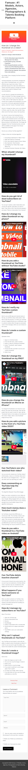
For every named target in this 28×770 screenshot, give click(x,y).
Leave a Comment (6, 50)
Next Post (14, 683)
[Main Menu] (14, 23)
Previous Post (13, 680)
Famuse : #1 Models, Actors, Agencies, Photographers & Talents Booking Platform (15, 10)
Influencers (4, 52)
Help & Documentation (17, 50)
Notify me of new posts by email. (12, 744)
